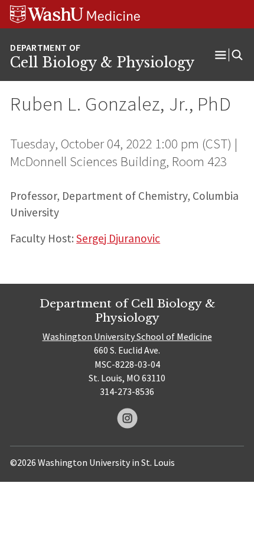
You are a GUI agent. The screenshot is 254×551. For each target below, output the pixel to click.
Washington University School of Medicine (127, 336)
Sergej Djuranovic (118, 238)
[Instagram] (127, 418)
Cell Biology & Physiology (102, 62)
